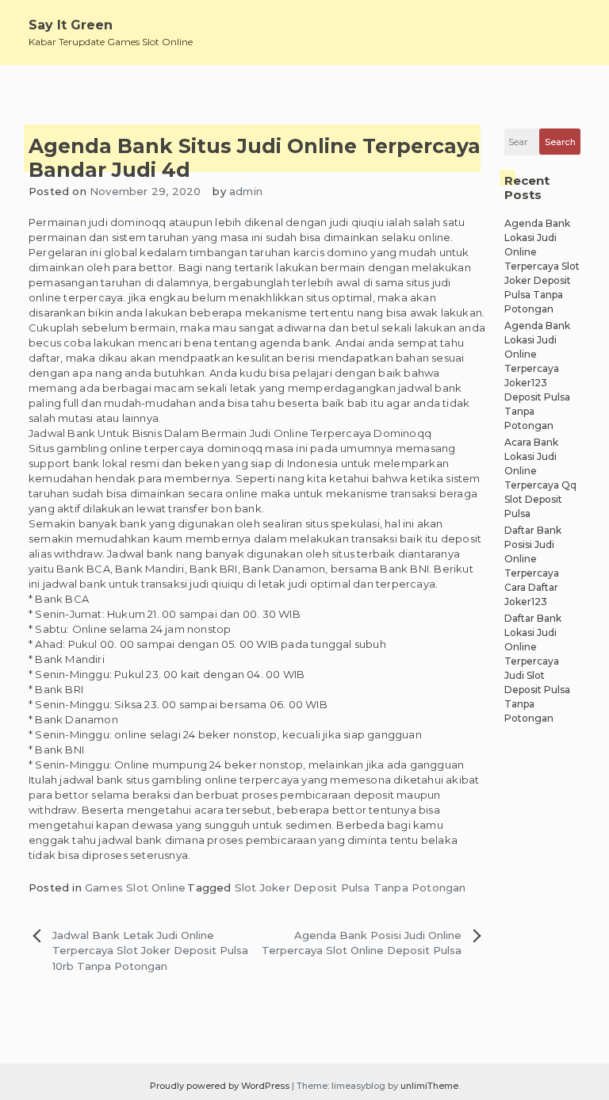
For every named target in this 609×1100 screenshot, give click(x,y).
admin (245, 191)
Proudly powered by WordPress (221, 1085)
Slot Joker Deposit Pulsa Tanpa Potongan (350, 887)
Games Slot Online (135, 887)
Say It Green (71, 25)
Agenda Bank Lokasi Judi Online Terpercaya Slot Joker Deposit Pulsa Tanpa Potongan (542, 266)
